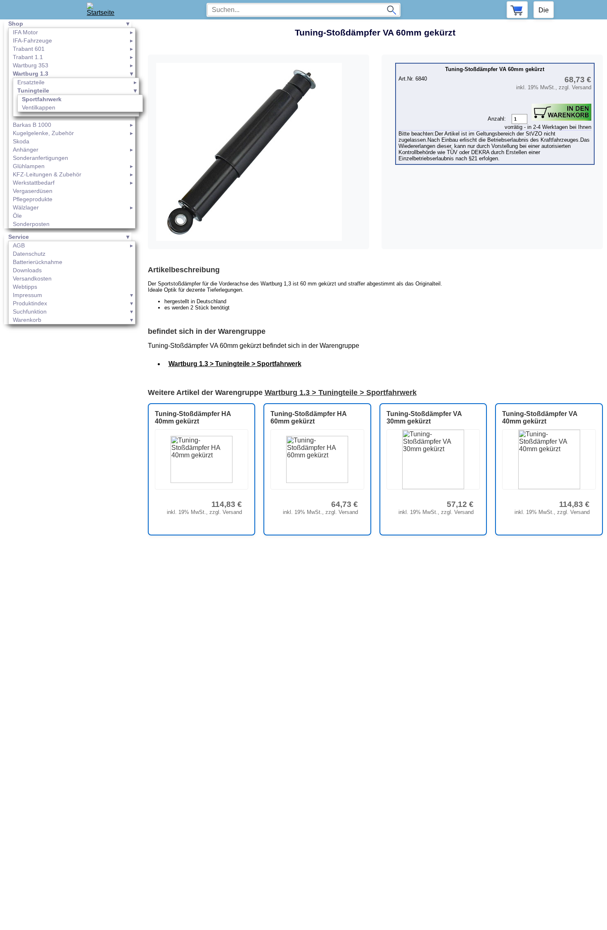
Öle (17, 215)
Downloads (27, 270)
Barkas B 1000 (32, 124)
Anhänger (25, 149)
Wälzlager (26, 207)
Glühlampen (29, 166)
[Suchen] (391, 10)
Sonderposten (31, 224)
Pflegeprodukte (32, 199)
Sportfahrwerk (42, 99)
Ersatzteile (31, 82)
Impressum (27, 295)
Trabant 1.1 (28, 57)
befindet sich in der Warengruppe (207, 331)
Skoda (21, 141)
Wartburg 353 (30, 65)
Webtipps (25, 286)
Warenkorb (27, 319)
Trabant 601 (29, 48)
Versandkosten (32, 278)
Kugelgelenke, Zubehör (43, 133)
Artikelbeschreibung (184, 270)
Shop (15, 23)
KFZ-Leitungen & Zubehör (47, 174)
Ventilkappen (38, 107)
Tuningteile (33, 90)
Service (18, 236)
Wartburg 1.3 (30, 73)
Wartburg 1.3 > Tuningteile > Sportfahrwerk (234, 363)
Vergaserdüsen (32, 191)
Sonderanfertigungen (40, 158)
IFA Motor (25, 32)
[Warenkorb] (517, 9)
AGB (19, 245)
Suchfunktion (30, 311)
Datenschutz (29, 253)
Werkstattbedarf (34, 182)
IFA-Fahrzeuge (32, 40)
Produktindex (30, 303)
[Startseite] (103, 9)
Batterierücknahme (37, 262)
